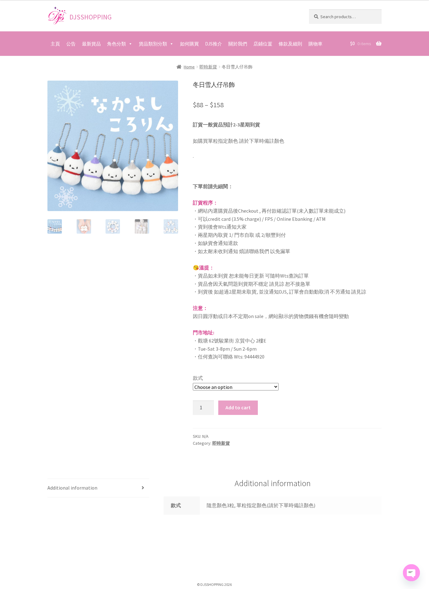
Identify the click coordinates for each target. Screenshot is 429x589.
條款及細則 (290, 44)
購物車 (315, 44)
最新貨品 (91, 44)
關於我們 (237, 44)
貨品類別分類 (153, 44)
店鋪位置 (262, 44)
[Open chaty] (411, 572)
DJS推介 (213, 44)
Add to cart (238, 407)
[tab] (98, 488)
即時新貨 (208, 67)
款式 (198, 378)
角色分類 (116, 44)
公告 (71, 44)
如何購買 (189, 44)
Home (189, 67)
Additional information (72, 488)
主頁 (55, 44)
